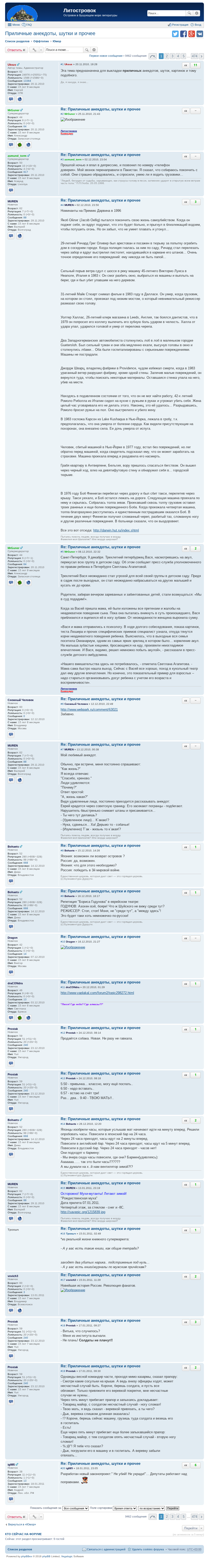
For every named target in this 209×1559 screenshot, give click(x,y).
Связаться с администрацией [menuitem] (106, 1549)
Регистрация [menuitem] (180, 24)
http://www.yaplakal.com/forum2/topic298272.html (97, 993)
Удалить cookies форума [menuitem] (148, 1549)
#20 (63, 1468)
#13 (63, 1078)
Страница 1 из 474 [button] (153, 56)
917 (25, 172)
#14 (63, 1123)
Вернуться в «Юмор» (22, 1524)
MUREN (13, 201)
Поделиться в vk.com (200, 34)
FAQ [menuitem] (29, 24)
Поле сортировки (101, 1507)
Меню (16, 24)
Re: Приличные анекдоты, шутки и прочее (100, 109)
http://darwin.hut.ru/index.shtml (116, 530)
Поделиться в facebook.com (183, 34)
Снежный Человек (21, 699)
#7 (62, 749)
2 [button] (167, 56)
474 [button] (194, 56)
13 (25, 999)
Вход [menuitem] (198, 24)
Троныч (71, 1233)
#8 (62, 850)
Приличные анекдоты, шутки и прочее (50, 33)
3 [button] (172, 56)
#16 (63, 1233)
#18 (63, 1325)
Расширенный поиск (196, 13)
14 (25, 953)
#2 (62, 114)
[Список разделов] (34, 12)
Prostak (13, 1028)
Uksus (12, 64)
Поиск (189, 13)
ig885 (11, 1464)
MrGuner (13, 110)
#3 (62, 159)
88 (25, 217)
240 (25, 1045)
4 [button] (178, 56)
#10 (63, 941)
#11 (63, 987)
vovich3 (13, 1275)
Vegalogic (67, 1556)
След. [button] (201, 56)
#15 (63, 1188)
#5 (62, 551)
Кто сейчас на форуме (23, 1534)
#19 (63, 1371)
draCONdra (15, 983)
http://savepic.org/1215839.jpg (83, 1212)
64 (25, 126)
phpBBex (26, 1556)
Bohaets (13, 846)
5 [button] (184, 56)
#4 (62, 205)
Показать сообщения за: (46, 1507)
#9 (62, 896)
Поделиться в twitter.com (175, 34)
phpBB (46, 1556)
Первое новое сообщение (106, 55)
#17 (63, 1280)
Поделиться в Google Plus (191, 34)
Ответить (14, 50)
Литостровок (79, 10)
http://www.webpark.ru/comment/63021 (89, 709)
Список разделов (20, 1549)
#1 (62, 64)
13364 (27, 80)
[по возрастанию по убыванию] (151, 1507)
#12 (63, 1032)
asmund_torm (17, 155)
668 (25, 862)
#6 (62, 704)
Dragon (13, 937)
